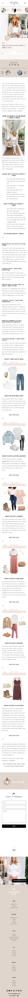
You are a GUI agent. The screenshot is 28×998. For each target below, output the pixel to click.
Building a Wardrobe (14, 937)
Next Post (25, 73)
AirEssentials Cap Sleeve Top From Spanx (13, 244)
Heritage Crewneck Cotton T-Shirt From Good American (12, 321)
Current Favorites (14, 907)
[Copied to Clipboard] (18, 65)
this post (12, 760)
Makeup (14, 969)
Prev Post (2, 73)
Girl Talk (14, 954)
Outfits (14, 934)
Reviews (14, 935)
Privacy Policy (14, 924)
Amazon (14, 905)
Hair (14, 965)
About (14, 920)
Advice (14, 952)
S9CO (14, 995)
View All (14, 940)
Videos (14, 919)
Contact (14, 922)
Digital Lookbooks (14, 939)
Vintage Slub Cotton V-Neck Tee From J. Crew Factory (13, 285)
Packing (14, 982)
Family (14, 950)
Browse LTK (14, 904)
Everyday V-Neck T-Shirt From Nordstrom (12, 301)
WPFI (18, 995)
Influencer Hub (14, 917)
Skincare (14, 967)
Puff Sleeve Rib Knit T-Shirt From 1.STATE (13, 339)
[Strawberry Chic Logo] (14, 4)
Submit (14, 826)
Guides (14, 980)
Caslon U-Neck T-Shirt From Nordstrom (12, 269)
